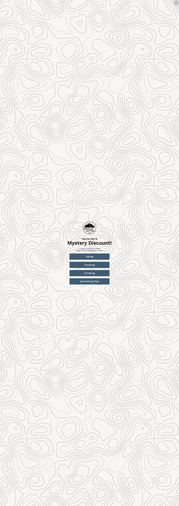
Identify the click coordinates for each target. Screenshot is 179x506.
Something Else (89, 281)
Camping (89, 264)
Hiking (89, 256)
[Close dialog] (176, 2)
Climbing (89, 273)
